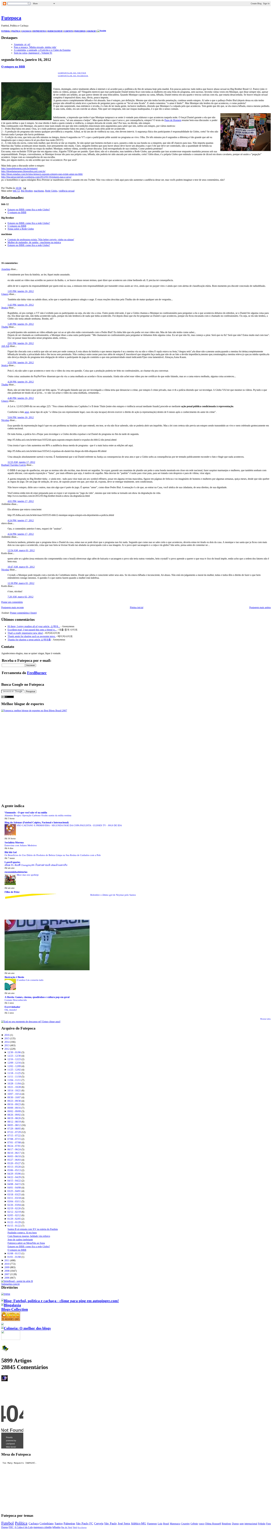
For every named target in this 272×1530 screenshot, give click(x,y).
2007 (6, 1274)
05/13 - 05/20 (14, 1166)
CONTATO (68, 31)
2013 (6, 1045)
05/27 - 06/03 (14, 1159)
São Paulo (110, 1523)
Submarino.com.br (10, 1284)
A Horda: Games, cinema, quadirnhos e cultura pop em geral (37, 997)
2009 (6, 1267)
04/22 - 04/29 (14, 1177)
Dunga (235, 1523)
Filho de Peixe (12, 892)
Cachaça (34, 1523)
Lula (160, 1523)
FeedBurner (37, 673)
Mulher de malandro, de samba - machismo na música (34, 242)
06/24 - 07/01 (14, 1146)
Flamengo (152, 1523)
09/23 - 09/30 (14, 1101)
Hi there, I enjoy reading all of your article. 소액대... (34, 626)
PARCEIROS (80, 31)
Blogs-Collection (14, 1309)
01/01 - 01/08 (14, 1257)
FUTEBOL (5, 31)
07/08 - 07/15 (14, 1139)
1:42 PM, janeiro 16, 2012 (21, 304)
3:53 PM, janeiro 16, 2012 (21, 362)
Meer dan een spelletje (28, 874)
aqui (27, 412)
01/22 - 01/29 (14, 1222)
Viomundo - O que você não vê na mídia (26, 812)
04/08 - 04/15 (14, 1184)
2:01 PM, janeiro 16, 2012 (21, 343)
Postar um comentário (12, 602)
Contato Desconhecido (16, 1000)
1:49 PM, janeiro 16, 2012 (21, 324)
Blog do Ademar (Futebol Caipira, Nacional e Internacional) (37, 822)
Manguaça (175, 1523)
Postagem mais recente (12, 607)
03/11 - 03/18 (14, 1198)
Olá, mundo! (11, 1009)
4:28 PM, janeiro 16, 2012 (21, 381)
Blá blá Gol (11, 852)
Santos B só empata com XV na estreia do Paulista (33, 1229)
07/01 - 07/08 (14, 1142)
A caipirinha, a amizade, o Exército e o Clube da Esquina (42, 50)
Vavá (75, 1527)
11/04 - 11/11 (14, 1080)
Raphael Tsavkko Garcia (13, 465)
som (242, 1523)
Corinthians (47, 1523)
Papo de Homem (172, 120)
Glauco (4, 294)
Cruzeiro (185, 1523)
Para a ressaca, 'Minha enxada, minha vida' (35, 47)
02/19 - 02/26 (14, 1208)
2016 (6, 1035)
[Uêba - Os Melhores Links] (10, 1320)
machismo (39, 190)
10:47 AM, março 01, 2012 (21, 566)
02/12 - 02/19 (14, 1211)
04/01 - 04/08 (14, 1187)
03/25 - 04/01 (14, 1191)
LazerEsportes (12, 862)
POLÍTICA (15, 31)
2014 (6, 1042)
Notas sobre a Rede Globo (21, 228)
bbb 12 (16, 190)
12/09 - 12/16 (14, 1062)
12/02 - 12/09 (14, 1066)
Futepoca (11, 18)
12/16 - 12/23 (14, 1059)
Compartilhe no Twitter (72, 73)
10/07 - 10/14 (14, 1094)
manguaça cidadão (42, 1527)
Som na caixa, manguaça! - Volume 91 (33, 53)
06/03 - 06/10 (14, 1156)
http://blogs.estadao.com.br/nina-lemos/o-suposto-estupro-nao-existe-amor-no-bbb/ (42, 174)
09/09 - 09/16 (14, 1107)
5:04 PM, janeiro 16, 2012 (21, 417)
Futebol (7, 1523)
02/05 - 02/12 (14, 1215)
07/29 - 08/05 (14, 1128)
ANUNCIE (91, 31)
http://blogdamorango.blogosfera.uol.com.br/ (23, 171)
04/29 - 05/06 (14, 1173)
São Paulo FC (84, 1523)
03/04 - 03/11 (14, 1201)
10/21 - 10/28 (14, 1087)
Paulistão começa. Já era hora (22, 1232)
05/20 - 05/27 (14, 1163)
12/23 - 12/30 (14, 1055)
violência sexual (66, 190)
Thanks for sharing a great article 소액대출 (29, 639)
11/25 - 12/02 (14, 1069)
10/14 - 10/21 (14, 1090)
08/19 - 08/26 (14, 1118)
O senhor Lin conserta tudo (30, 980)
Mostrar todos (265, 1019)
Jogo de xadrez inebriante (20, 1239)
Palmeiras (69, 1523)
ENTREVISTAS (39, 31)
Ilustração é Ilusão (14, 977)
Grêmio (194, 1523)
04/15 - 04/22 (14, 1180)
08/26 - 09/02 (14, 1114)
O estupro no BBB (13, 66)
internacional (250, 1523)
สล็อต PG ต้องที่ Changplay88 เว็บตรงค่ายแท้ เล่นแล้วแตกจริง (36, 865)
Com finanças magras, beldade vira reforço (29, 1236)
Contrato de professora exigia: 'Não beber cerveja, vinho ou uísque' (41, 239)
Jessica (4, 307)
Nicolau (5, 420)
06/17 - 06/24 (14, 1149)
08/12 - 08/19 (14, 1121)
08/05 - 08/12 (14, 1125)
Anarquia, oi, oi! (22, 44)
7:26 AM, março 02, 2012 (20, 596)
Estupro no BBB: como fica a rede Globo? (29, 209)
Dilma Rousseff (213, 1523)
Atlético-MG (138, 1523)
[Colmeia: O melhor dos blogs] (26, 1328)
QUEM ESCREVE (55, 31)
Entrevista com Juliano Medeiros (21, 845)
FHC (11, 1527)
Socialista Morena (14, 842)
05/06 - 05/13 (14, 1170)
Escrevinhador (12, 1007)
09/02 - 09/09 (14, 1111)
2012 (6, 1048)
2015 (6, 1038)
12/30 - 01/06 (14, 1052)
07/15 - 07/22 (14, 1135)
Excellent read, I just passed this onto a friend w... (32, 629)
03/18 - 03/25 (14, 1194)
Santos (59, 1523)
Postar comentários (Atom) (23, 612)
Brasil (166, 1523)
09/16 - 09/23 (14, 1104)
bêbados (56, 1527)
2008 (6, 1270)
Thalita (4, 327)
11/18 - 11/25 (14, 1073)
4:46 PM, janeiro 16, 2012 (21, 398)
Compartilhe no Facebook (73, 76)
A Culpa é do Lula (23, 1527)
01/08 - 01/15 (14, 1253)
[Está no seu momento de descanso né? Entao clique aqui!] (30, 1021)
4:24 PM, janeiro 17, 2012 (21, 520)
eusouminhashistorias (16, 872)
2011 (6, 1260)
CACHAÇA (26, 31)
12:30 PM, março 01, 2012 (21, 583)
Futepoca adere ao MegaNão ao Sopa (26, 1243)
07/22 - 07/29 (14, 1132)
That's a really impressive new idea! (25, 633)
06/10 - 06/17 (14, 1153)
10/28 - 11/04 (14, 1083)
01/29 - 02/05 (14, 1218)
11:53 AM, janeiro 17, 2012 (21, 462)
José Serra (124, 1523)
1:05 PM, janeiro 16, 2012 (21, 291)
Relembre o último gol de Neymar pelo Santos (113, 894)
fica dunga (82, 1527)
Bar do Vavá (66, 1527)
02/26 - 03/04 (14, 1205)
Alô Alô (5, 346)
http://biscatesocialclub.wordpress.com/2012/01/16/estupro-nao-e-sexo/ (36, 177)
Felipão (261, 1523)
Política (21, 1523)
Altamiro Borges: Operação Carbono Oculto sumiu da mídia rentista (38, 815)
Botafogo (226, 1523)
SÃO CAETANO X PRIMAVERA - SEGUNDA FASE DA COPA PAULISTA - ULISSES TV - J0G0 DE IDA (69, 825)
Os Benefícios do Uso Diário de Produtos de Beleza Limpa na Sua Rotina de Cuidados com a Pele (53, 855)
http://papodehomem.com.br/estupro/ (19, 168)
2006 (6, 1277)
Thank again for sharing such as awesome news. (32, 636)
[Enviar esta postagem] (24, 188)
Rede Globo (51, 190)
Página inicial (136, 607)
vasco (201, 1523)
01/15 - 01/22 (14, 1225)
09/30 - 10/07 (14, 1097)
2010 (6, 1263)
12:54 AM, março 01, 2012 (21, 550)
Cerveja (98, 1523)
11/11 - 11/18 (14, 1076)
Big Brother (27, 190)
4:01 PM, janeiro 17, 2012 (21, 501)
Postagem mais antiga (260, 607)
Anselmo (5, 269)
